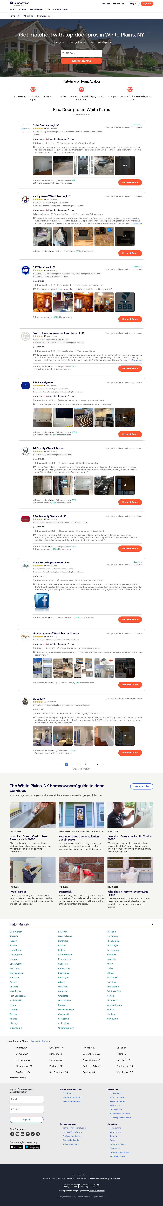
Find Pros (67, 1093)
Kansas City (64, 968)
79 (97, 764)
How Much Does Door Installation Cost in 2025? (79, 838)
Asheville (62, 991)
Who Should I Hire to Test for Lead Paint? (127, 893)
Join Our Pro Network (72, 1132)
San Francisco (17, 973)
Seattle (110, 1009)
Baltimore (63, 941)
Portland (111, 931)
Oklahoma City (66, 1028)
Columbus (63, 1023)
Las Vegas (63, 977)
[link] (81, 130)
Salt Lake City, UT (92, 1066)
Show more (137, 223)
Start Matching (81, 61)
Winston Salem (66, 1009)
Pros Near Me (116, 1109)
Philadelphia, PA (24, 1066)
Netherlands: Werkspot (98, 1179)
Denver (13, 982)
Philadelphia (113, 941)
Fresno (13, 945)
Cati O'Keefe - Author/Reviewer (74, 832)
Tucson (13, 941)
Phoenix (14, 936)
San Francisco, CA (58, 1072)
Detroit (62, 950)
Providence (113, 950)
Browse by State (39, 1041)
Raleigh (62, 1005)
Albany (61, 982)
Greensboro (64, 1000)
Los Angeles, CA (91, 1054)
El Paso (110, 973)
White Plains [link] (28, 16)
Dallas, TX (121, 1047)
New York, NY (124, 1060)
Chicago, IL (89, 1047)
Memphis (111, 954)
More (47, 9)
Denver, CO (22, 1054)
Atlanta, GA (22, 1047)
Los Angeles (16, 954)
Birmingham (16, 931)
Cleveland (63, 1018)
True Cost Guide (117, 1097)
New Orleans (65, 936)
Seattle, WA (89, 1072)
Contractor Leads (71, 1140)
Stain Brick (65, 891)
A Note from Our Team (120, 1113)
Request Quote (130, 182)
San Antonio (113, 986)
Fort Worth (112, 977)
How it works (115, 1128)
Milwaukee (112, 1018)
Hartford (14, 986)
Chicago (14, 1023)
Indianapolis (16, 1028)
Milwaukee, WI (23, 1060)
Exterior (22, 9)
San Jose (14, 977)
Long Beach (16, 950)
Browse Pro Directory (72, 1097)
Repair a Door (18, 891)
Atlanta (13, 1018)
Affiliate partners (117, 1156)
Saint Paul (63, 964)
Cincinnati (63, 1014)
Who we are (115, 1132)
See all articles (141, 786)
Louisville (63, 931)
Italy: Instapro (82, 1179)
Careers (113, 1136)
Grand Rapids (65, 954)
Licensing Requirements (120, 1118)
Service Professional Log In (74, 1128)
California (74, 1186)
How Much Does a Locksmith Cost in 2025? (129, 838)
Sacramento (16, 964)
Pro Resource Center (72, 1136)
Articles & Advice (59, 9)
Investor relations (117, 1144)
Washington (16, 991)
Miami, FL (121, 1054)
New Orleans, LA (91, 1060)
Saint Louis (63, 973)
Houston (111, 982)
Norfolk (110, 996)
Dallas (110, 968)
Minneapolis (64, 959)
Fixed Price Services (71, 1101)
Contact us (115, 1148)
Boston (62, 945)
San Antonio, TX (125, 1066)
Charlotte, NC (56, 1047)
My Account (115, 1093)
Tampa (13, 1014)
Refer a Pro (115, 1105)
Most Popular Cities (18, 1041)
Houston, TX (55, 1054)
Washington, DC (125, 1072)
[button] (42, 165)
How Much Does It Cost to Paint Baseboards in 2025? (29, 838)
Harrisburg (112, 936)
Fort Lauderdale (18, 996)
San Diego (15, 968)
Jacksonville (16, 1000)
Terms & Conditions (97, 1191)
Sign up (26, 1119)
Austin (110, 964)
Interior (13, 9)
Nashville (111, 959)
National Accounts (71, 1144)
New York (63, 986)
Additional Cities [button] (17, 1077)
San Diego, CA (23, 1072)
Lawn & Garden (36, 9)
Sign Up (147, 3)
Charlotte (63, 996)
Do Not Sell (83, 1186)
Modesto (14, 959)
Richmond (112, 1000)
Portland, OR (56, 1066)
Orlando (14, 1009)
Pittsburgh (112, 945)
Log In (133, 3)
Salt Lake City (114, 991)
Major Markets (20, 924)
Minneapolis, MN (57, 1060)
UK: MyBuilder (115, 1179)
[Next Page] (102, 764)
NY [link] (19, 16)
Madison (111, 1014)
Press (112, 1140)
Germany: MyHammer (66, 1179)
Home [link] (12, 16)
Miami (13, 1005)
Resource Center (117, 1101)
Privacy (67, 1186)
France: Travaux (49, 1179)
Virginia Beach (114, 1005)
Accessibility (94, 1186)
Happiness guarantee (119, 1152)
